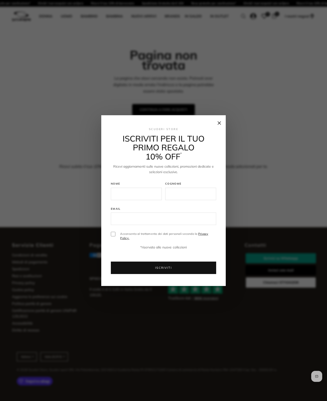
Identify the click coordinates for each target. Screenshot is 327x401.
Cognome (173, 183)
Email (116, 208)
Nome (115, 183)
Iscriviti (163, 267)
